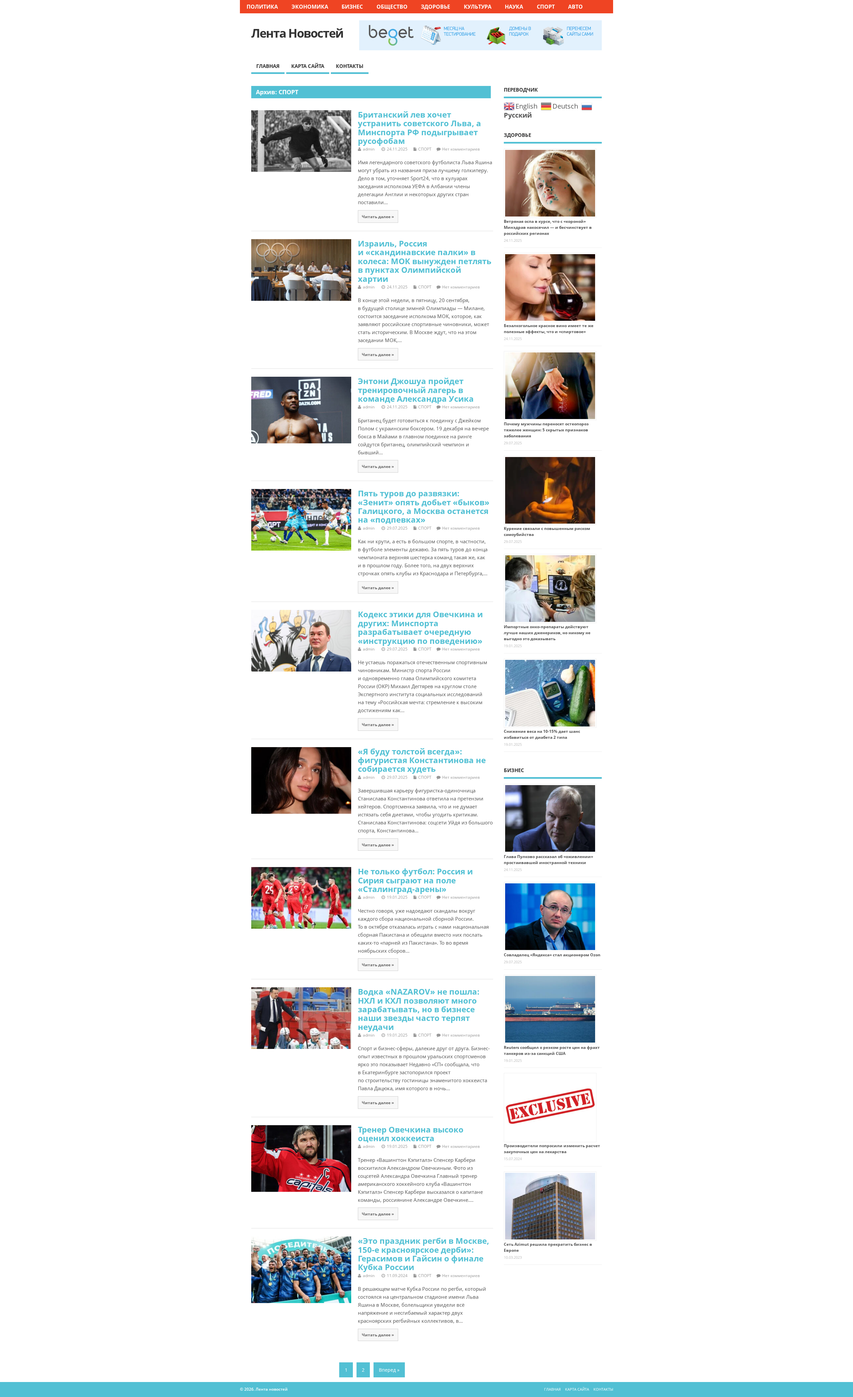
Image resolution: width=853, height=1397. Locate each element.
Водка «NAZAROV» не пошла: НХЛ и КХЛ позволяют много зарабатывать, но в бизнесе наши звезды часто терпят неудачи (418, 1009)
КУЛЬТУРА (477, 6)
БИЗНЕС (352, 6)
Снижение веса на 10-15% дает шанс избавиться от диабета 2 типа (542, 734)
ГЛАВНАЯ (268, 66)
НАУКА (514, 6)
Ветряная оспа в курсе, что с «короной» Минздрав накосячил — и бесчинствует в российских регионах (548, 227)
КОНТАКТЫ (350, 66)
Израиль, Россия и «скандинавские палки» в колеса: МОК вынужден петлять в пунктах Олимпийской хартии (424, 261)
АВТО (575, 6)
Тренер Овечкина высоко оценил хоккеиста (410, 1134)
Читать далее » (378, 216)
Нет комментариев (461, 149)
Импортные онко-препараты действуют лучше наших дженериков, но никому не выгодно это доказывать (547, 633)
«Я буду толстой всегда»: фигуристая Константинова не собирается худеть (422, 760)
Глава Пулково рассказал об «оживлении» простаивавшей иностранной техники (548, 859)
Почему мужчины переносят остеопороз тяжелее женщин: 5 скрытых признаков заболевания (546, 430)
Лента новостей (297, 33)
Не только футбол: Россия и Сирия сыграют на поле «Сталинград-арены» (415, 880)
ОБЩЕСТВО (392, 6)
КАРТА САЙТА (307, 66)
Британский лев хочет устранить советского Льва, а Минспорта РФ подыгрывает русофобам (419, 127)
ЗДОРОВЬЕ (435, 6)
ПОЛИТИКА (262, 6)
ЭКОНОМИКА (310, 6)
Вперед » (389, 1370)
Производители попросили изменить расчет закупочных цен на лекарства (552, 1149)
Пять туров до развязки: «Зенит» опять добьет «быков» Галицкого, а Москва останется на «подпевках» (423, 506)
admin (369, 149)
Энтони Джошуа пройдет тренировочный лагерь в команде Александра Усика (416, 389)
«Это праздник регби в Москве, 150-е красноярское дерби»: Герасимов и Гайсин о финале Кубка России (423, 1253)
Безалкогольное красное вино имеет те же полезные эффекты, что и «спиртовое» (548, 328)
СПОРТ (546, 6)
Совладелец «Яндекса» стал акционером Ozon (552, 955)
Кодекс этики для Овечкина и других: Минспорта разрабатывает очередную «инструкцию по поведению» (420, 627)
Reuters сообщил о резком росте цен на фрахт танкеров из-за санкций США (552, 1050)
